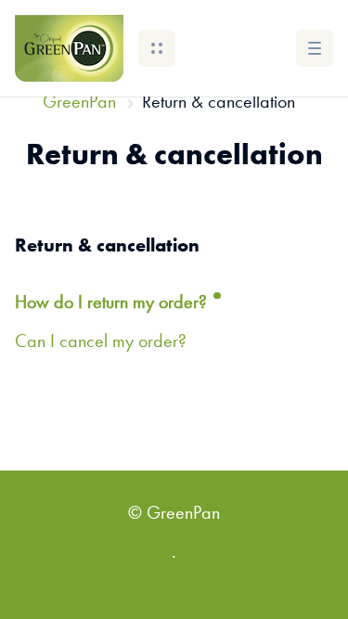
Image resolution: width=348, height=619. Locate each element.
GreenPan (79, 103)
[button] (156, 48)
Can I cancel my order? (101, 342)
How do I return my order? (113, 303)
